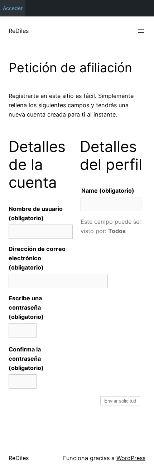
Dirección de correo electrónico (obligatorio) (37, 258)
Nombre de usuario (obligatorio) (36, 213)
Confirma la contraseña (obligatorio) (26, 358)
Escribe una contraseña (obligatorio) (26, 307)
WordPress (130, 458)
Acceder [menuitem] (13, 8)
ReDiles (19, 30)
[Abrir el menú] (141, 31)
